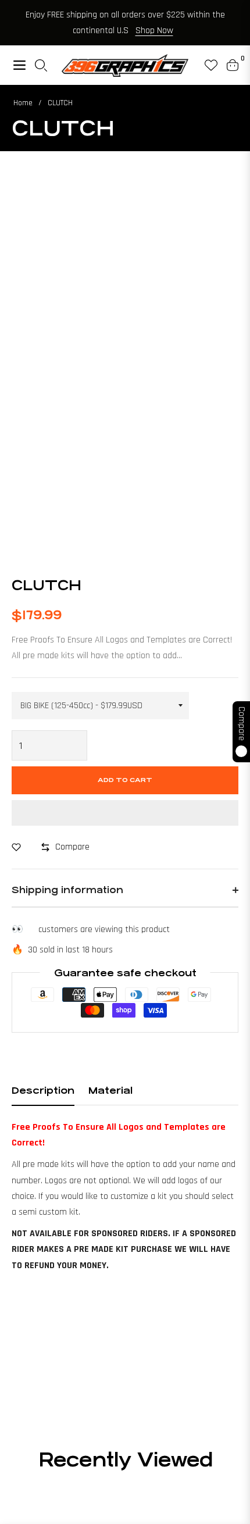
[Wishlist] (206, 65)
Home (23, 103)
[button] (125, 813)
